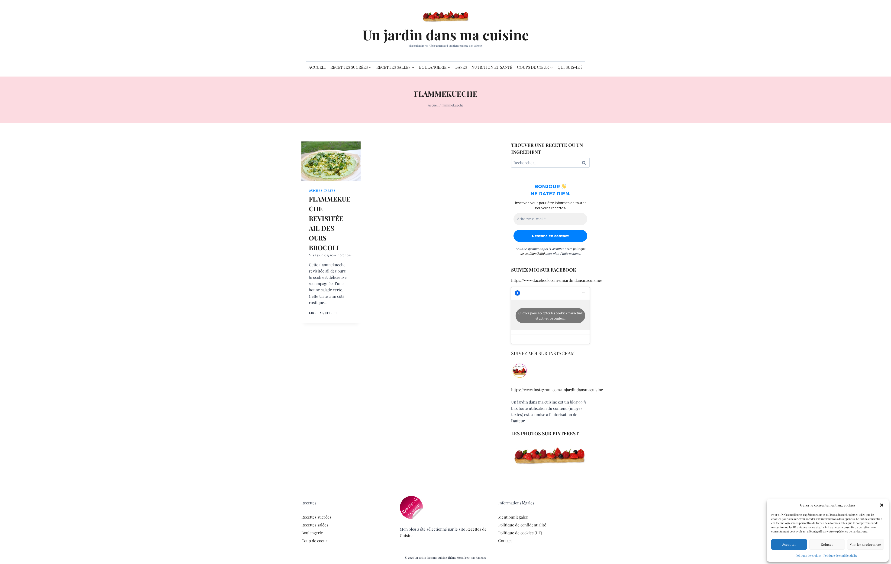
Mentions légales (513, 516)
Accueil (317, 67)
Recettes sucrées (316, 516)
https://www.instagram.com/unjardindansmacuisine (557, 389)
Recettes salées (314, 524)
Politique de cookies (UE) (520, 532)
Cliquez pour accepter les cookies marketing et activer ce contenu (550, 315)
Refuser (827, 544)
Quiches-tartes (322, 190)
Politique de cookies (808, 555)
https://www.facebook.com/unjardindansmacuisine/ (556, 280)
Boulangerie (312, 532)
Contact (505, 540)
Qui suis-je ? (570, 67)
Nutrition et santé (491, 67)
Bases (461, 67)
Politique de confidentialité (840, 555)
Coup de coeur (314, 540)
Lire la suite (323, 313)
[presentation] (331, 161)
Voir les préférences (865, 544)
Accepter (789, 544)
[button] (881, 505)
